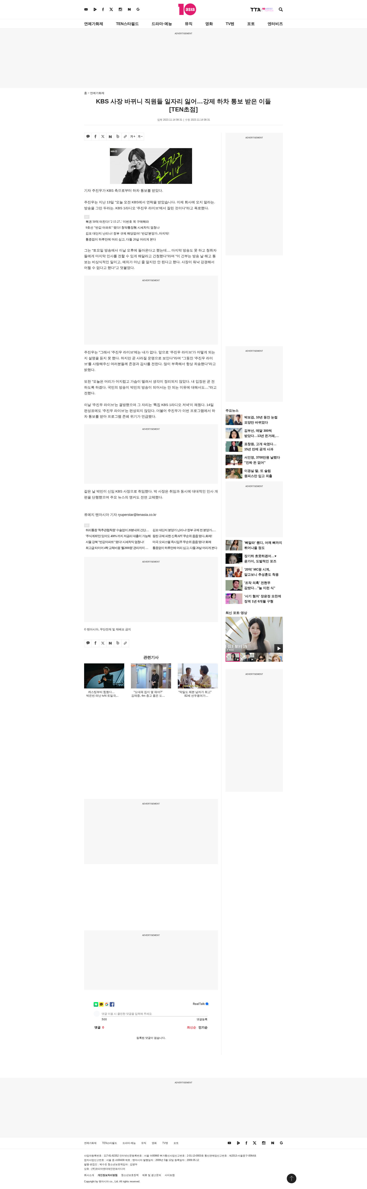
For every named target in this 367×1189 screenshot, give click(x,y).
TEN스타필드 (127, 24)
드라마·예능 (162, 24)
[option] (254, 635)
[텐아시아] (187, 9)
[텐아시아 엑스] (111, 9)
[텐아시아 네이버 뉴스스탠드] (129, 9)
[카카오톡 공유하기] (88, 136)
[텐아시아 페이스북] (103, 9)
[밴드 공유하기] (118, 136)
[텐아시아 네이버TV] (95, 9)
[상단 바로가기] (291, 1178)
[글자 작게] (140, 136)
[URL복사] (125, 136)
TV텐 (230, 24)
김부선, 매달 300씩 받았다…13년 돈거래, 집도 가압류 (260, 436)
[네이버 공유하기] (110, 136)
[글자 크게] (132, 136)
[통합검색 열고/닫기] (281, 9)
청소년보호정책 (130, 1175)
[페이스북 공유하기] (95, 136)
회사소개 (89, 1175)
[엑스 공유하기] (103, 136)
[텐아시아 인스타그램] (120, 9)
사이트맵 (170, 1175)
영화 (209, 24)
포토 (251, 24)
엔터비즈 (275, 24)
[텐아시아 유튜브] (86, 9)
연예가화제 (93, 24)
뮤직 (188, 24)
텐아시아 (104, 1181)
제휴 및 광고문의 (151, 1175)
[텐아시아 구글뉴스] (138, 9)
